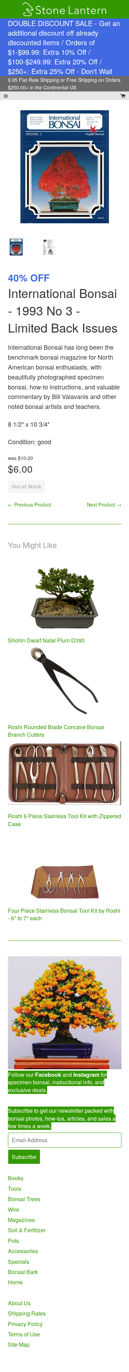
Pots (13, 1241)
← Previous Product (29, 504)
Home (15, 1282)
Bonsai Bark (23, 1272)
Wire (13, 1209)
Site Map (19, 1344)
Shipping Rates (27, 1313)
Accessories (23, 1251)
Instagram (86, 1074)
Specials (18, 1261)
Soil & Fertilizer (26, 1230)
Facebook (48, 1074)
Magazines (21, 1220)
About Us (19, 1303)
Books (15, 1178)
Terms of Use (24, 1334)
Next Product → (104, 504)
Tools (14, 1189)
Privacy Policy (25, 1324)
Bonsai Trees (24, 1199)
